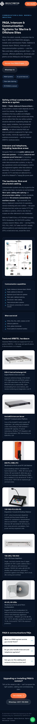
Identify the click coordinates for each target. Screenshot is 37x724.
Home (4, 718)
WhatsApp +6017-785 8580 (18, 702)
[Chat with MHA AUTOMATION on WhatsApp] (32, 719)
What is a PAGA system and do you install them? (15, 640)
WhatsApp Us (10, 70)
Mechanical (5, 720)
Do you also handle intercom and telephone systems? (16, 651)
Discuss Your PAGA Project (14, 63)
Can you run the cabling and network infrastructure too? (15, 661)
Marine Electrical (19, 718)
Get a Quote (31, 4)
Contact (12, 720)
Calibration (10, 718)
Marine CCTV (29, 718)
